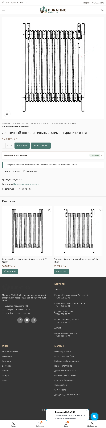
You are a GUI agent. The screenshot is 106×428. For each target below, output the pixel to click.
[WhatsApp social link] (23, 189)
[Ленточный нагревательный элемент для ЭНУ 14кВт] (79, 231)
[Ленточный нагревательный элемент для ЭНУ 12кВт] (27, 231)
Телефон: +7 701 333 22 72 (17, 313)
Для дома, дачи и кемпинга (67, 394)
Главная (6, 123)
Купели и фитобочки (64, 380)
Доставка (6, 365)
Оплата (5, 370)
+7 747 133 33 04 (62, 306)
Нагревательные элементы (15, 126)
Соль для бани (61, 385)
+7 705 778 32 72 (62, 297)
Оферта (5, 375)
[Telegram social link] (26, 189)
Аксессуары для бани (64, 356)
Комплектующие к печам (64, 123)
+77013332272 (97, 2)
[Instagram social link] (20, 320)
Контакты (6, 361)
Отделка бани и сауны (65, 375)
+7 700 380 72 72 (62, 314)
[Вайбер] (30, 189)
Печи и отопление (40, 123)
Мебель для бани (62, 351)
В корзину (22, 146)
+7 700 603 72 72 (62, 336)
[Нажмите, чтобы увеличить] (7, 114)
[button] (10, 271)
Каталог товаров (20, 123)
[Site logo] (53, 9)
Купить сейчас (41, 146)
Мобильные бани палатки (66, 361)
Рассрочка (7, 356)
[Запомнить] (48, 209)
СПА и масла (60, 389)
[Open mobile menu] (3, 10)
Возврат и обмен (10, 351)
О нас (4, 380)
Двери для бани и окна (65, 370)
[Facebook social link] (16, 189)
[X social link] (19, 189)
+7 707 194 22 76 (62, 322)
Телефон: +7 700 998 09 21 (17, 309)
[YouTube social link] (27, 320)
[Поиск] (102, 10)
